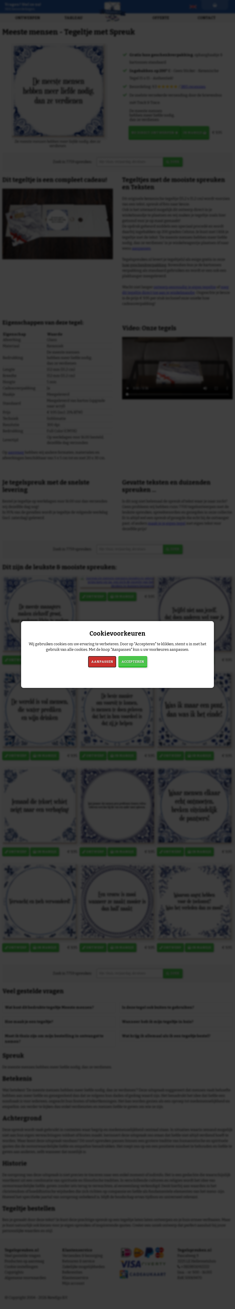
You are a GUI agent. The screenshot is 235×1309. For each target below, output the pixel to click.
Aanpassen (102, 662)
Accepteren (132, 662)
